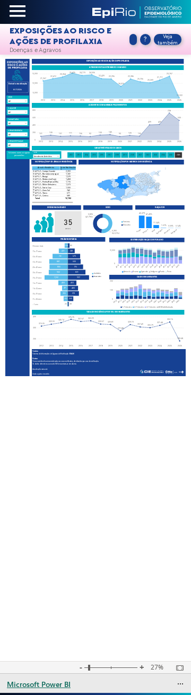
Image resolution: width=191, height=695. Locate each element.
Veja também (168, 40)
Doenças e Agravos (36, 50)
